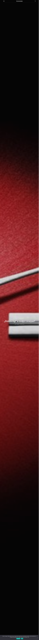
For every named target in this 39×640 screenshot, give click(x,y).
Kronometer (19, 1)
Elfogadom (18, 638)
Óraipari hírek (21, 318)
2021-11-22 (22, 324)
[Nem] (37, 637)
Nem (22, 638)
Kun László (17, 324)
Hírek (16, 318)
